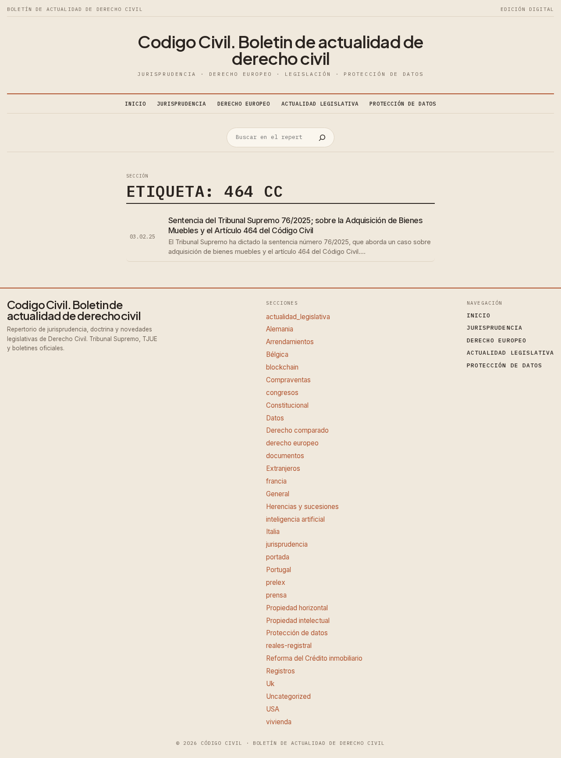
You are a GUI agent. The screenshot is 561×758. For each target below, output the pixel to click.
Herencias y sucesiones (302, 506)
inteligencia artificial (295, 519)
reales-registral (289, 645)
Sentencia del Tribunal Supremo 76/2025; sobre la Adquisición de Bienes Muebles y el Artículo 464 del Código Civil (295, 225)
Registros (280, 671)
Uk (270, 684)
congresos (282, 392)
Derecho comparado (297, 430)
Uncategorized (288, 696)
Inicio (135, 103)
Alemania (279, 329)
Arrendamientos (290, 342)
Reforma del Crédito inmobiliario (314, 658)
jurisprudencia (287, 544)
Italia (273, 531)
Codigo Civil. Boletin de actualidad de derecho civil (280, 50)
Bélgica (277, 354)
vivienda (278, 722)
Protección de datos (297, 633)
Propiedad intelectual (298, 620)
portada (277, 557)
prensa (276, 595)
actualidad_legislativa (298, 317)
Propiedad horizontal (297, 608)
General (277, 494)
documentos (285, 456)
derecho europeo (292, 443)
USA (272, 709)
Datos (275, 418)
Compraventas (288, 380)
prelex (275, 582)
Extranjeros (283, 468)
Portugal (278, 570)
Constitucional (287, 405)
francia (276, 481)
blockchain (282, 367)
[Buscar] (322, 137)
